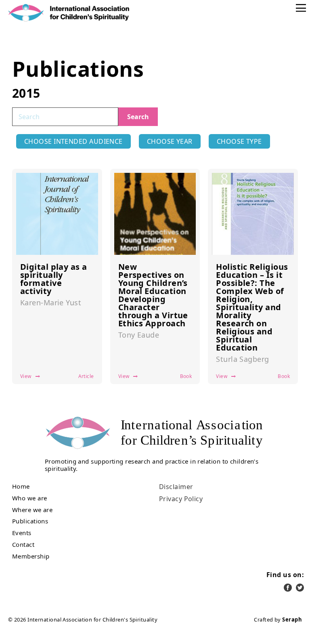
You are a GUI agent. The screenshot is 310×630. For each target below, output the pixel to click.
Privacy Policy (181, 498)
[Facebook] (288, 588)
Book (186, 376)
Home (21, 486)
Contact (23, 544)
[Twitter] (300, 588)
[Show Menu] (301, 8)
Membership (31, 556)
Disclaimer (176, 486)
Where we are (32, 510)
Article (86, 376)
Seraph (292, 619)
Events (21, 533)
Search (138, 116)
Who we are (29, 498)
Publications (30, 521)
